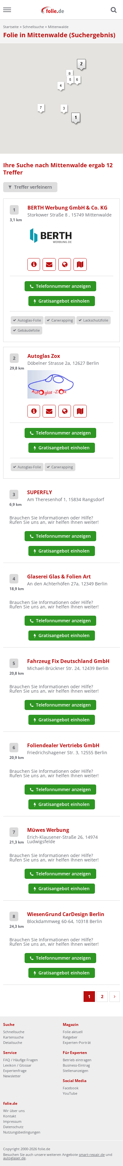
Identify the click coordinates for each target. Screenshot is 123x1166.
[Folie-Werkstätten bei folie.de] (61, 10)
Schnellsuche (33, 26)
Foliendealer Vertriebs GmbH (63, 745)
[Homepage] (64, 264)
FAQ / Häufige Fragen (20, 1059)
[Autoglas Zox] (51, 384)
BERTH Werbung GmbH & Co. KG (67, 207)
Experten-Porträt (77, 1042)
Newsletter (12, 1076)
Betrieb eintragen (77, 1059)
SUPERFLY (39, 492)
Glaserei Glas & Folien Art (59, 576)
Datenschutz (13, 1126)
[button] (61, 87)
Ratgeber (70, 1037)
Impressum (12, 1121)
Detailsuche (12, 1042)
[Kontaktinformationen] (49, 264)
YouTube (70, 1093)
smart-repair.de (92, 1154)
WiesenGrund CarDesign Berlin (65, 914)
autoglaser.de (14, 1158)
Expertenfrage (14, 1070)
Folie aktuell (73, 1031)
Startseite (11, 26)
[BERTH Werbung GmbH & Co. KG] (51, 236)
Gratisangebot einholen (63, 301)
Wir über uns (14, 1110)
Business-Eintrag (76, 1065)
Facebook (71, 1088)
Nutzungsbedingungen (21, 1132)
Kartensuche (13, 1037)
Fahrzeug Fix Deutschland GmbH (68, 661)
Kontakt (9, 1116)
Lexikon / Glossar (17, 1065)
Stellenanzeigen (75, 1070)
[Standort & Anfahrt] (80, 264)
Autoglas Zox (43, 355)
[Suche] (113, 10)
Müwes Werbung (48, 829)
